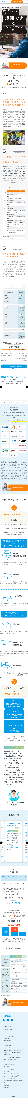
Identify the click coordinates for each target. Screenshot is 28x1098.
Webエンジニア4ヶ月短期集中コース (13, 1050)
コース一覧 (7, 1048)
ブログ (6, 1031)
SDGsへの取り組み (9, 1069)
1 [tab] (4, 402)
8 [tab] (21, 402)
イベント (6, 1033)
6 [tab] (16, 402)
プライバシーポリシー (10, 1078)
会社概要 (6, 1066)
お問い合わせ (7, 1087)
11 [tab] (25, 863)
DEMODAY (7, 1038)
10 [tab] (23, 863)
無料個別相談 (7, 1041)
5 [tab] (14, 402)
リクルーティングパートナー (11, 1073)
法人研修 (6, 1071)
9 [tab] (23, 402)
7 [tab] (18, 402)
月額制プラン (7, 1055)
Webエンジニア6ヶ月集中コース (12, 1052)
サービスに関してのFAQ (10, 1059)
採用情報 (6, 1085)
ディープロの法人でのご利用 (11, 1076)
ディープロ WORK (9, 1036)
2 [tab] (7, 402)
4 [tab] (11, 402)
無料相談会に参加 (17, 1)
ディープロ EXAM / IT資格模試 (12, 1057)
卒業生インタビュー (9, 1029)
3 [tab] (9, 402)
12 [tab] (14, 864)
